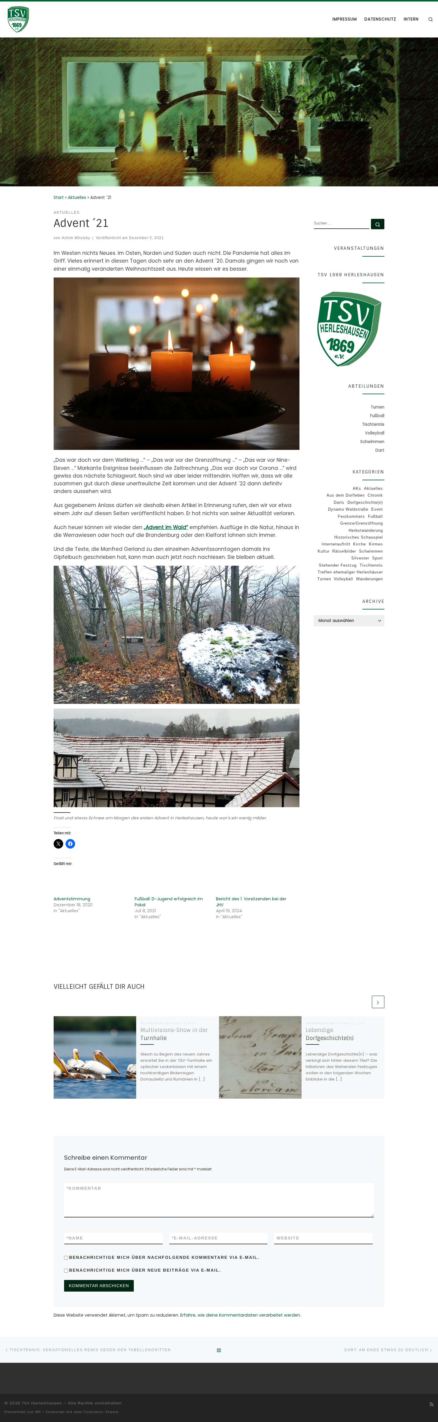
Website (288, 1238)
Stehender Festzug (338, 565)
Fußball (375, 516)
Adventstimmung (72, 899)
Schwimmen (371, 551)
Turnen (324, 579)
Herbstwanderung (366, 530)
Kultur (324, 551)
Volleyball (343, 579)
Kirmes (376, 544)
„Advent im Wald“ (166, 527)
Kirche (359, 544)
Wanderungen (369, 579)
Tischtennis (371, 565)
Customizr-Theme (100, 1411)
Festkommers (351, 516)
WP (38, 1411)
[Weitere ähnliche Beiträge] (378, 1002)
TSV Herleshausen (42, 1403)
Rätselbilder (344, 551)
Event (377, 509)
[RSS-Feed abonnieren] (432, 1404)
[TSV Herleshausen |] (41, 18)
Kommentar (83, 1188)
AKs (357, 488)
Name (74, 1238)
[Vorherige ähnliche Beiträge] (364, 1002)
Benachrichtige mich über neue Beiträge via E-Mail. (145, 1270)
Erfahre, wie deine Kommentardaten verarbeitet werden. (240, 1315)
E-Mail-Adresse (195, 1238)
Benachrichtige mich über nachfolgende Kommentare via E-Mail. (164, 1257)
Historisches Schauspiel (358, 537)
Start (59, 197)
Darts (339, 502)
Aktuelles (77, 197)
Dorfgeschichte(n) (365, 502)
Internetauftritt (335, 544)
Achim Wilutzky (76, 238)
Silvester (360, 558)
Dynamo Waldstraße (348, 509)
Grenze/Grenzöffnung (361, 523)
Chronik (375, 495)
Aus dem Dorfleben (346, 495)
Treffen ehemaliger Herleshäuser (350, 572)
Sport (377, 558)
